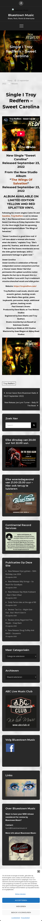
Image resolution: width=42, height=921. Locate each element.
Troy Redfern (9, 383)
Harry (10, 80)
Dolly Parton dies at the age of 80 (22, 602)
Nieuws (14, 83)
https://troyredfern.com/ (25, 286)
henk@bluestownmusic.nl (16, 828)
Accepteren (21, 900)
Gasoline (6, 216)
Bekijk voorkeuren (21, 912)
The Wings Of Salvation (21, 181)
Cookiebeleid (15, 918)
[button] (39, 871)
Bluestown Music (21, 15)
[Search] (34, 425)
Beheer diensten (20, 894)
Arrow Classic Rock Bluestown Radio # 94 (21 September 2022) (21, 394)
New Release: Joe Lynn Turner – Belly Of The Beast (21, 404)
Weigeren (21, 906)
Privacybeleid (25, 918)
